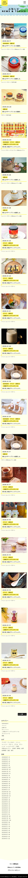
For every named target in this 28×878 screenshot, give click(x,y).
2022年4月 (5, 832)
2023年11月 (5, 793)
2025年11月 (5, 771)
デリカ (16, 744)
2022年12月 (5, 816)
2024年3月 (5, 785)
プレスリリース (6, 733)
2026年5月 (5, 759)
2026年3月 (5, 763)
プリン (21, 744)
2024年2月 (5, 787)
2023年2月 (5, 812)
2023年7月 (5, 802)
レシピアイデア (10, 746)
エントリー (5, 744)
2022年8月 (5, 824)
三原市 (17, 746)
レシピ (3, 746)
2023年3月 (5, 810)
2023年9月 (5, 797)
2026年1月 (5, 767)
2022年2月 (5, 836)
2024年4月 (5, 783)
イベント (4, 725)
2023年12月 (5, 791)
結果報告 (4, 750)
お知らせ (4, 727)
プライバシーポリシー (14, 870)
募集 (3, 735)
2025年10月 (5, 773)
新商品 (18, 748)
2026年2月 (5, 765)
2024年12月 (5, 777)
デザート (11, 744)
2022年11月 (5, 818)
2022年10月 (5, 820)
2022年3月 (5, 834)
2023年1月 (5, 814)
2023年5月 (5, 806)
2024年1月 (5, 789)
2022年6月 (5, 828)
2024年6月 (5, 781)
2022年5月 (5, 830)
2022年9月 (5, 822)
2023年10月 (5, 795)
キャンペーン (5, 729)
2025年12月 (5, 769)
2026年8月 (5, 757)
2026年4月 (5, 761)
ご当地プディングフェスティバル (10, 731)
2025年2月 (5, 775)
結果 (22, 748)
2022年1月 (5, 838)
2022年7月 (5, 826)
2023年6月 (5, 804)
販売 (12, 750)
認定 (9, 750)
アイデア (4, 742)
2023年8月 (5, 799)
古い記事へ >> (22, 714)
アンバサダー (11, 742)
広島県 (14, 748)
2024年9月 (5, 779)
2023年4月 (5, 808)
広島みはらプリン (6, 748)
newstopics (5, 723)
